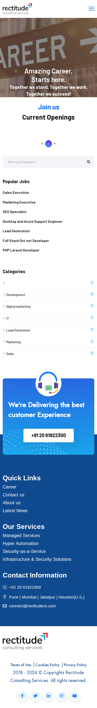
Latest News (15, 510)
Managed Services (21, 535)
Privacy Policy (75, 665)
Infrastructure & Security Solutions (37, 559)
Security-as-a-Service (24, 551)
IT (49, 318)
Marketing (49, 341)
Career (9, 486)
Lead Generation (49, 329)
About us (12, 502)
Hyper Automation (21, 543)
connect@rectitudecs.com (32, 606)
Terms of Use (20, 665)
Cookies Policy (47, 665)
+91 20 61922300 (48, 435)
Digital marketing (49, 306)
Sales (49, 353)
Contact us (13, 494)
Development (49, 294)
